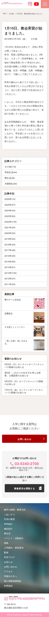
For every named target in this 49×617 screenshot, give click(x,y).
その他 (34, 38)
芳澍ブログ (9, 557)
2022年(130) (10, 221)
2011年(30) (9, 284)
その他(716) (10, 166)
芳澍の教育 (9, 519)
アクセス (8, 571)
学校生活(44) (10, 172)
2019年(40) (9, 238)
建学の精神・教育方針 (15, 509)
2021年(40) (9, 227)
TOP (4, 13)
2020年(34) (9, 233)
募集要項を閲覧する (24, 488)
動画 (6, 552)
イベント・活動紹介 (14, 538)
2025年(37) (9, 204)
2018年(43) (9, 244)
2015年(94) (9, 261)
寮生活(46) (9, 177)
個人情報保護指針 (12, 580)
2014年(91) (9, 267)
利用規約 (8, 585)
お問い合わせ (24, 439)
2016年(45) (9, 255)
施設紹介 (8, 528)
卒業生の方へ (10, 576)
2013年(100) (10, 272)
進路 (6, 542)
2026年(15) (9, 199)
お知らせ (8, 561)
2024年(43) (9, 210)
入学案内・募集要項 (14, 547)
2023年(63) (9, 216)
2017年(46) (9, 250)
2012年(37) (9, 278)
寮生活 (7, 533)
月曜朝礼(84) (10, 183)
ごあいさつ (9, 514)
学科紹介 (8, 523)
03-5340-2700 (27, 463)
